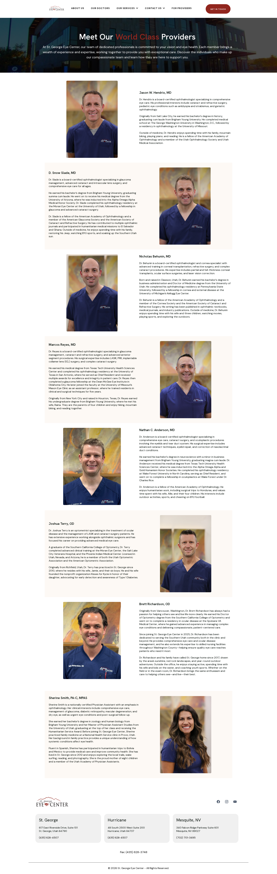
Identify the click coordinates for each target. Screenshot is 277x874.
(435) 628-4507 (49, 837)
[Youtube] (235, 801)
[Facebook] (218, 801)
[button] (136, 8)
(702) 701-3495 (186, 837)
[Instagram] (226, 801)
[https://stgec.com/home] (56, 8)
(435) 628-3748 (136, 852)
